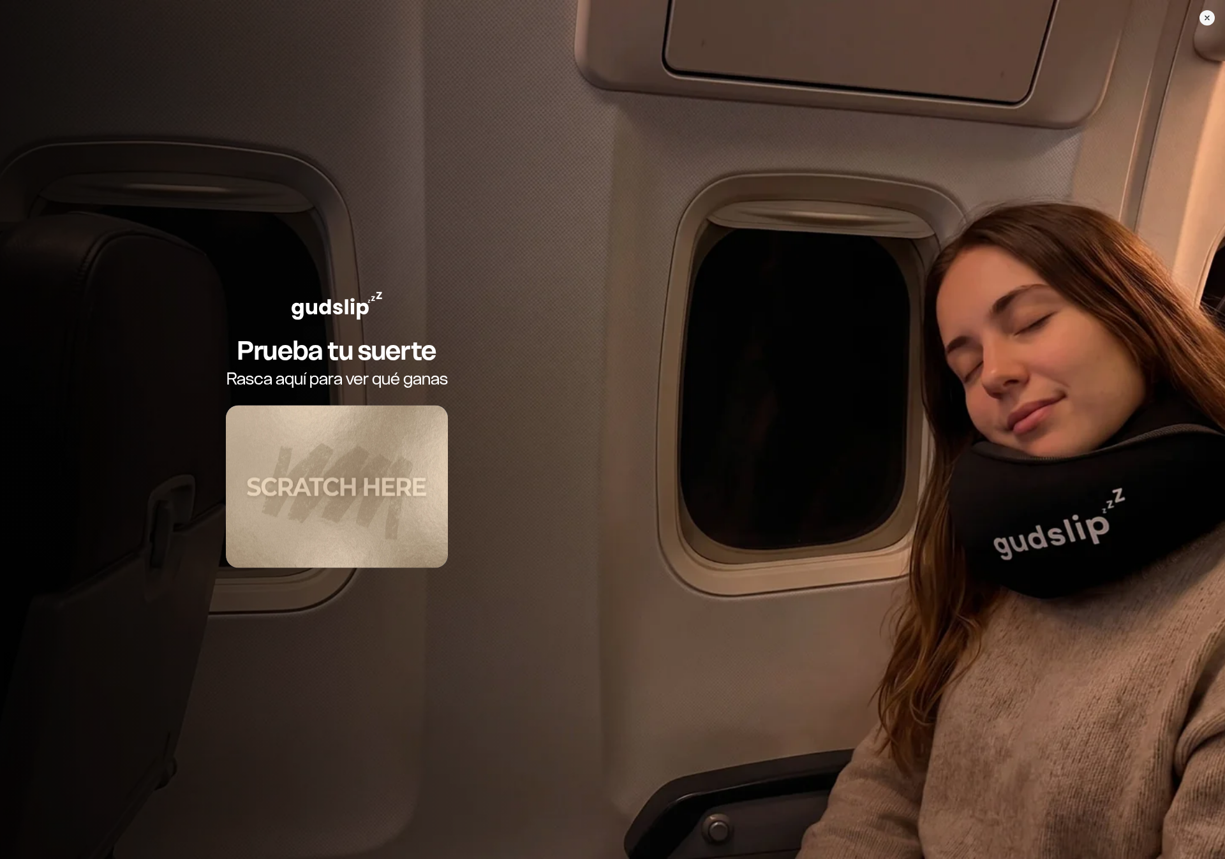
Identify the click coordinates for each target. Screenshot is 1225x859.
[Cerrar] (1207, 18)
